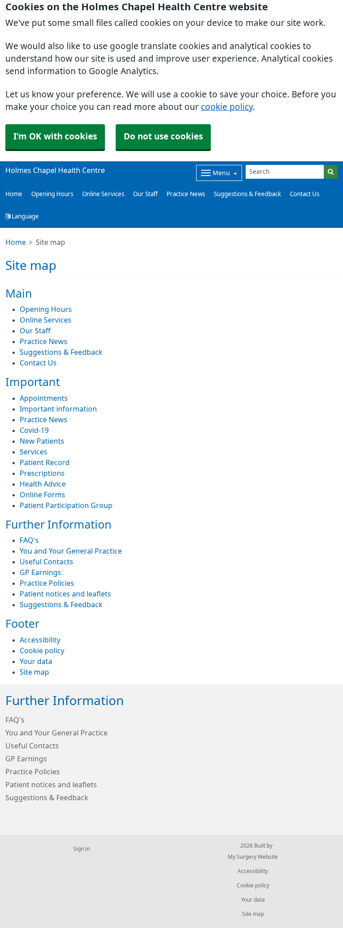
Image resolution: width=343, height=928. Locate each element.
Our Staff (145, 194)
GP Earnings (40, 572)
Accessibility (40, 639)
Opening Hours (52, 194)
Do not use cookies (163, 136)
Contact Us (304, 194)
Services (33, 451)
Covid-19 (34, 430)
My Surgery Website (253, 857)
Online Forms (42, 494)
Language (24, 216)
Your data (36, 661)
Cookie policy (42, 650)
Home (15, 242)
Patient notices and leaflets (65, 593)
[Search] (331, 172)
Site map (34, 672)
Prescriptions (42, 473)
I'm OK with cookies (55, 136)
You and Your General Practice (71, 550)
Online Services (103, 194)
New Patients (42, 441)
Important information (58, 408)
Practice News (186, 194)
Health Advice (43, 483)
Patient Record (45, 462)
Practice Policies (47, 583)
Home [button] (13, 194)
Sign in (81, 849)
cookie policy (227, 107)
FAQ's (29, 540)
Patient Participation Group (66, 505)
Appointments (44, 398)
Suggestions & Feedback (247, 194)
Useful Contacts (46, 561)
